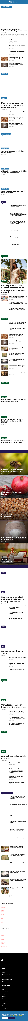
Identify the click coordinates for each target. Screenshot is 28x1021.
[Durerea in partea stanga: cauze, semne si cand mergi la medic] (4, 367)
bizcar (2, 922)
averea (2, 917)
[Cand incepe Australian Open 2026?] (4, 665)
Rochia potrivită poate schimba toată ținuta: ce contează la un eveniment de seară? (13, 289)
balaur (2, 918)
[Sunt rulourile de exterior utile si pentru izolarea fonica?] (14, 143)
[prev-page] (2, 70)
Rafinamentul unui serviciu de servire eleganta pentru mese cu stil (18, 303)
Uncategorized (5, 1008)
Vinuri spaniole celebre (15, 763)
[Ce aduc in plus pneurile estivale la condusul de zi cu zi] (4, 41)
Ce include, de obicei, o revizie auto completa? (17, 237)
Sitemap (4, 981)
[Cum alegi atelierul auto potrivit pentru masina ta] (5, 231)
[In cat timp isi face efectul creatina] (4, 614)
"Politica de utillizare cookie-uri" (16, 1015)
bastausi (2, 939)
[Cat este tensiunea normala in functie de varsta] (4, 361)
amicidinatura (3, 934)
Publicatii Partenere (6, 974)
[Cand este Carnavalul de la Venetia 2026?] (4, 778)
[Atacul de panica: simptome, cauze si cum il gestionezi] (4, 349)
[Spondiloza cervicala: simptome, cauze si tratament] (4, 373)
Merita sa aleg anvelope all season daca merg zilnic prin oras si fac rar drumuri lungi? (18, 214)
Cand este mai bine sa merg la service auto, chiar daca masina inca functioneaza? (17, 222)
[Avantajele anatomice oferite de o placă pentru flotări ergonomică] (4, 607)
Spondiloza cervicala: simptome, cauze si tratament (17, 372)
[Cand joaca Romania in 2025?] (4, 671)
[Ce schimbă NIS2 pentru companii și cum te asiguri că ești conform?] (14, 433)
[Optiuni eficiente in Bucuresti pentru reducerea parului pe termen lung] (4, 298)
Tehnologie (4, 397)
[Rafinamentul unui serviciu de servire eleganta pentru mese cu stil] (4, 304)
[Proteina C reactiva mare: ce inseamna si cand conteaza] (4, 59)
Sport (3, 592)
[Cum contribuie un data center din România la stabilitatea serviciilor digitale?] (14, 411)
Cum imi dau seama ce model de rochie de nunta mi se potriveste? (17, 309)
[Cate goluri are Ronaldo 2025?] (14, 639)
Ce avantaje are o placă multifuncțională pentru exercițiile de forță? (12, 599)
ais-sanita (3, 932)
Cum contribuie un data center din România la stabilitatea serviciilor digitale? (12, 421)
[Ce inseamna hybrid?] (5, 247)
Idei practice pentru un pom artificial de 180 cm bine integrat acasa (14, 171)
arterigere (3, 936)
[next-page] (4, 70)
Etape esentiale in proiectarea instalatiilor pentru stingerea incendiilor (14, 30)
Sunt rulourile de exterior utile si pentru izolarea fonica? (13, 151)
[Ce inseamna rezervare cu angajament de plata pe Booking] (4, 719)
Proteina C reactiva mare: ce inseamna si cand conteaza (16, 58)
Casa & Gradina (5, 148)
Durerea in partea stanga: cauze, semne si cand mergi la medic (17, 366)
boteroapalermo (4, 940)
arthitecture (3, 915)
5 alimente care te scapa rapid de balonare (17, 112)
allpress (2, 910)
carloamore (3, 942)
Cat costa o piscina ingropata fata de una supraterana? (13, 191)
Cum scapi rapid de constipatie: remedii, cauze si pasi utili (16, 354)
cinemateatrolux (4, 946)
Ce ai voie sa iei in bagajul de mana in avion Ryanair (16, 724)
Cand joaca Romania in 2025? (16, 669)
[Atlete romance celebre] (4, 620)
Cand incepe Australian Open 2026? (16, 664)
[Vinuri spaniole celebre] (4, 764)
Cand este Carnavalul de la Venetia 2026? (16, 777)
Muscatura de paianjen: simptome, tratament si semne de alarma (17, 46)
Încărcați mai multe (13, 895)
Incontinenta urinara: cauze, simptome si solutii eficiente (16, 64)
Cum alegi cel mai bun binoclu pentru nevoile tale (13, 706)
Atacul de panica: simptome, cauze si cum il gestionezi (17, 347)
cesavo (2, 943)
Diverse (3, 994)
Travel (3, 700)
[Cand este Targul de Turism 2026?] (4, 784)
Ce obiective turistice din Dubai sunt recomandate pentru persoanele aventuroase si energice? (17, 770)
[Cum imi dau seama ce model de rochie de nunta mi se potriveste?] (4, 310)
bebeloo (2, 919)
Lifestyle (4, 280)
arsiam (2, 935)
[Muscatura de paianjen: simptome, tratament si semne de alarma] (4, 47)
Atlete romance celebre (15, 618)
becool (2, 921)
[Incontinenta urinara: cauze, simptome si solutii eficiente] (4, 65)
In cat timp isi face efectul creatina (16, 613)
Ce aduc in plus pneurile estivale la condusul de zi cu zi (17, 40)
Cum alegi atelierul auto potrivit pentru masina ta (18, 229)
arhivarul (2, 914)
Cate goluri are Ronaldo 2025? (12, 652)
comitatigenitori (4, 947)
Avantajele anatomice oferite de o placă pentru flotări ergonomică (17, 607)
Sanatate (4, 98)
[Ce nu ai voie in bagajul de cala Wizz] (14, 744)
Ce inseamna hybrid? (15, 244)
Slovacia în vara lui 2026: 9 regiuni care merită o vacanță (17, 712)
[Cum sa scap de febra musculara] (4, 659)
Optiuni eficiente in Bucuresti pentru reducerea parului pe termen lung (18, 297)
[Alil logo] (14, 1)
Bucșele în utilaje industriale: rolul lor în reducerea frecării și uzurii (13, 400)
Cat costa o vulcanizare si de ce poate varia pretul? (18, 206)
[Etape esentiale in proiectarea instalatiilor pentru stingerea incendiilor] (14, 18)
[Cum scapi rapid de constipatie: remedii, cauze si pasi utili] (4, 355)
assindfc (2, 938)
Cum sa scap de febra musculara (17, 657)
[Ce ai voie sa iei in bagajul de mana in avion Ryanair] (4, 725)
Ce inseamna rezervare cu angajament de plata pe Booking (17, 718)
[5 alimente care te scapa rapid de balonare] (4, 53)
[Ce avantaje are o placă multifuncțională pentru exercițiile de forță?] (14, 585)
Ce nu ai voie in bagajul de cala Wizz (13, 757)
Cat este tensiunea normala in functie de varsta (16, 360)
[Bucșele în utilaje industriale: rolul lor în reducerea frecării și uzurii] (14, 392)
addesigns (3, 907)
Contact (3, 972)
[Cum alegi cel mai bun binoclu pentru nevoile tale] (14, 693)
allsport (2, 911)
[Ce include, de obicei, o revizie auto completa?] (5, 239)
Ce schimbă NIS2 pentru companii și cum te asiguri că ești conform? (12, 441)
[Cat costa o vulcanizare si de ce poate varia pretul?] (5, 208)
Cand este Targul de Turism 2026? (16, 783)
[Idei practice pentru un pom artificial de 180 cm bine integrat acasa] (14, 163)
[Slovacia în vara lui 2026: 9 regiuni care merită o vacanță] (4, 713)
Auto (3, 989)
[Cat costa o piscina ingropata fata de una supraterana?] (14, 183)
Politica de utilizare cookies (7, 979)
